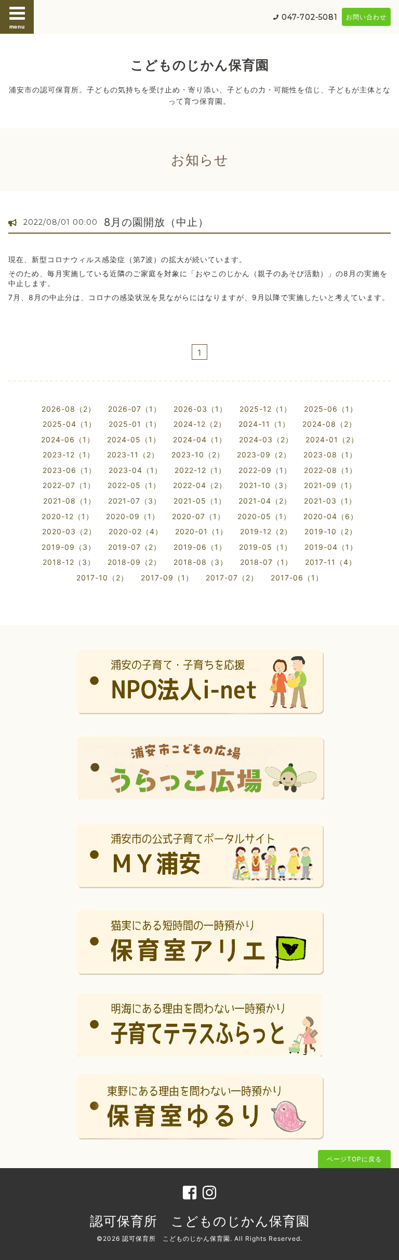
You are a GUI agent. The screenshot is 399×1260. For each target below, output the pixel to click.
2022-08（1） (330, 470)
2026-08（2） (69, 408)
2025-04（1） (69, 423)
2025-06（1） (330, 408)
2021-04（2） (264, 500)
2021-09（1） (330, 485)
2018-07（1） (266, 562)
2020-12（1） (68, 516)
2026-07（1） (134, 408)
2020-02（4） (136, 531)
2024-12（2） (200, 423)
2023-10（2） (197, 454)
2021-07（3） (134, 500)
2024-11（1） (264, 423)
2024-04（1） (200, 439)
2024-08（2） (329, 423)
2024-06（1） (68, 439)
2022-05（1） (134, 485)
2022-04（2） (200, 485)
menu (17, 26)
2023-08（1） (330, 454)
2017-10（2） (102, 577)
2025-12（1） (265, 408)
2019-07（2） (134, 547)
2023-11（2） (133, 454)
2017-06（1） (297, 577)
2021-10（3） (265, 485)
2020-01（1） (201, 531)
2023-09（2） (264, 454)
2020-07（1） (198, 516)
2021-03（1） (330, 500)
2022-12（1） (200, 470)
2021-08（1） (69, 500)
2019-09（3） (69, 547)
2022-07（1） (69, 485)
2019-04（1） (330, 547)
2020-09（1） (132, 516)
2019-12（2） (266, 531)
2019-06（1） (200, 547)
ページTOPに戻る (354, 1159)
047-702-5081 (310, 17)
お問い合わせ (366, 17)
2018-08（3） (201, 562)
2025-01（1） (135, 423)
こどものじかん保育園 (199, 65)
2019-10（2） (330, 531)
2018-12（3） (69, 562)
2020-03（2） (69, 531)
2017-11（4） (330, 562)
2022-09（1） (264, 470)
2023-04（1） (135, 470)
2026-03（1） (200, 408)
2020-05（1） (264, 516)
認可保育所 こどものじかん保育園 (200, 1221)
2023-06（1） (69, 470)
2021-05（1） (200, 500)
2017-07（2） (232, 577)
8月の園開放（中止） (156, 222)
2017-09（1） (167, 577)
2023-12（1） (69, 454)
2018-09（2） (134, 562)
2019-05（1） (265, 547)
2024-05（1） (134, 439)
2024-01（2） (331, 439)
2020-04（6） (330, 516)
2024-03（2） (266, 439)
